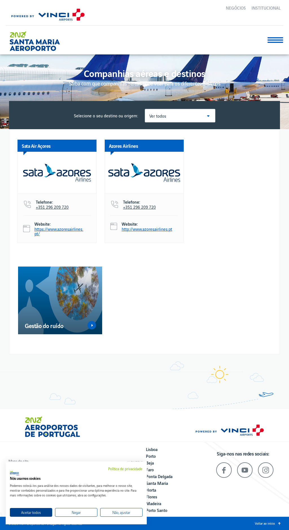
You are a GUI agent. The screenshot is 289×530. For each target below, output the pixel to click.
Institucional (266, 8)
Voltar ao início (265, 523)
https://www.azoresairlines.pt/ (58, 231)
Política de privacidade (125, 469)
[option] (60, 300)
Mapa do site (18, 461)
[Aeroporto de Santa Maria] (38, 38)
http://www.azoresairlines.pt (147, 229)
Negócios (236, 8)
